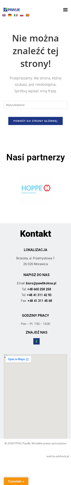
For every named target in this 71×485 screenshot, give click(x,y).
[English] (4, 15)
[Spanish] (28, 15)
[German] (10, 15)
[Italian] (16, 15)
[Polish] (22, 15)
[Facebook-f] (36, 341)
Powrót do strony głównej (35, 121)
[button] (65, 9)
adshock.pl (62, 456)
